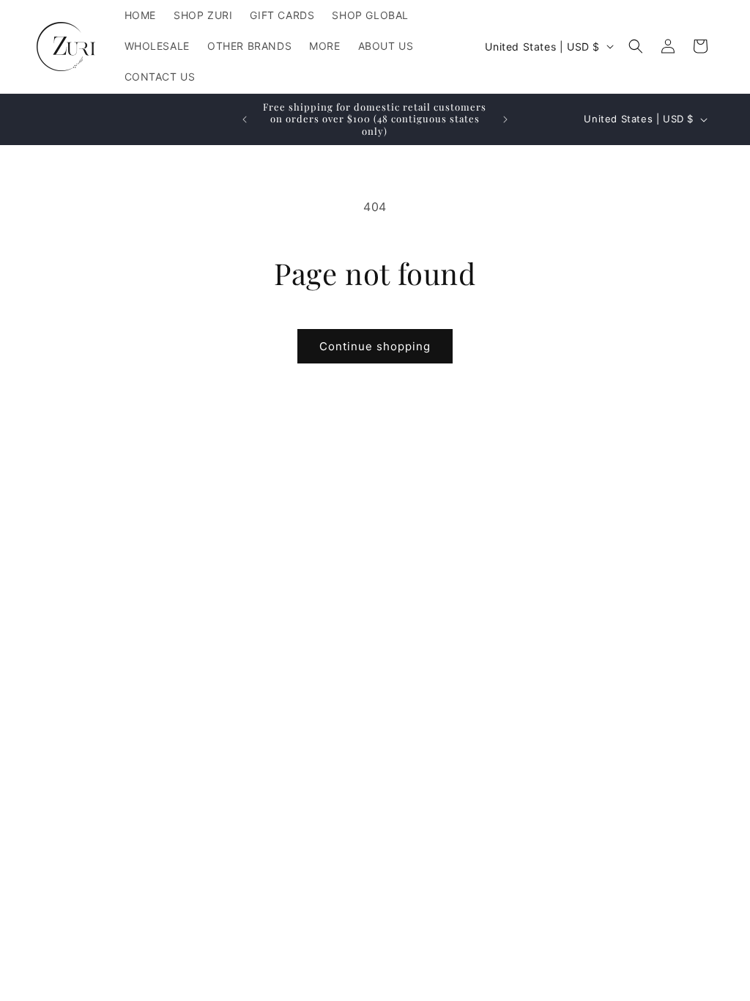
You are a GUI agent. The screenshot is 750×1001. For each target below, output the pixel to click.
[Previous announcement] (245, 119)
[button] (636, 46)
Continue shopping (375, 346)
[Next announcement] (505, 119)
